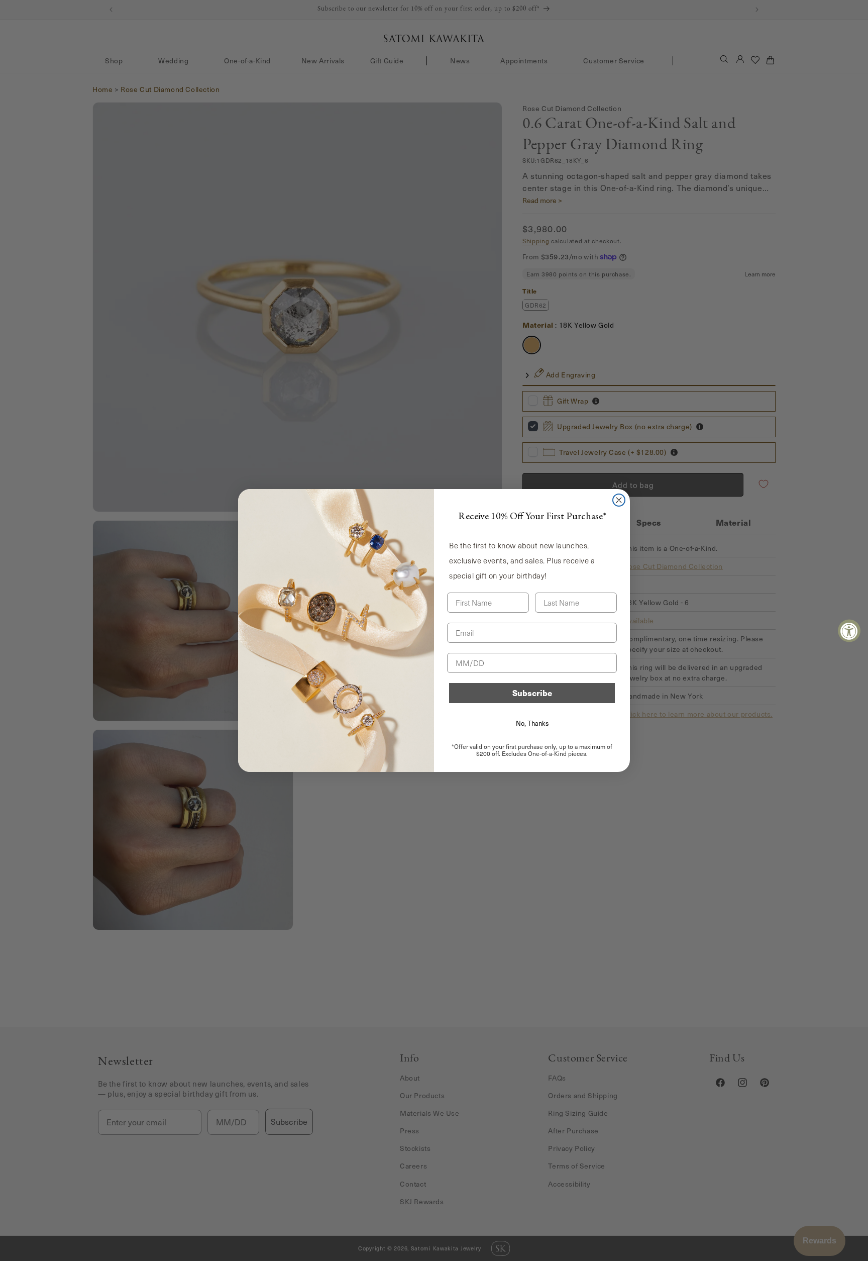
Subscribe (532, 693)
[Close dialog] (619, 500)
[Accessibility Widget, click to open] (849, 630)
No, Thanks (532, 723)
